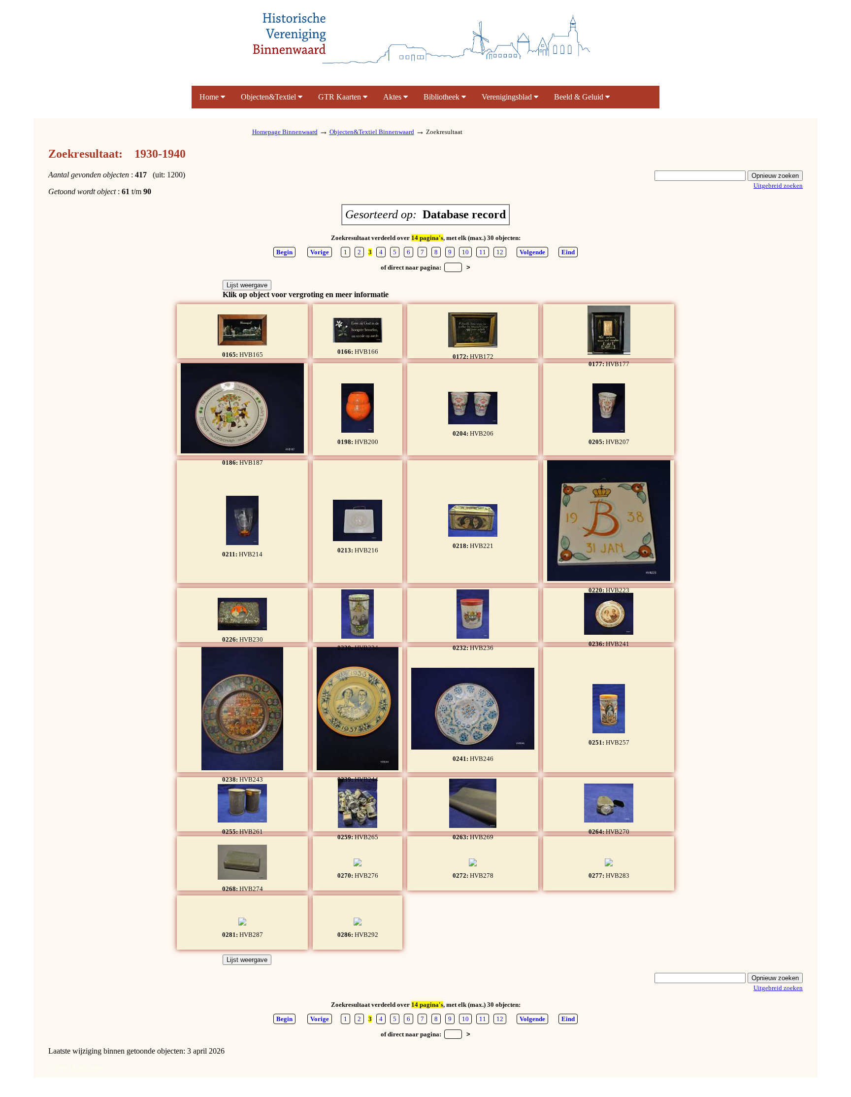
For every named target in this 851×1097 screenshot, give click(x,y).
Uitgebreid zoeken (778, 185)
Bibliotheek (442, 97)
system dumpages (75, 1067)
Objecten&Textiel (269, 97)
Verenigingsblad (508, 97)
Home (210, 97)
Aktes (393, 97)
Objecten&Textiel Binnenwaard (371, 132)
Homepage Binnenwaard (285, 132)
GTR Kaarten (340, 97)
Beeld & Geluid (579, 97)
